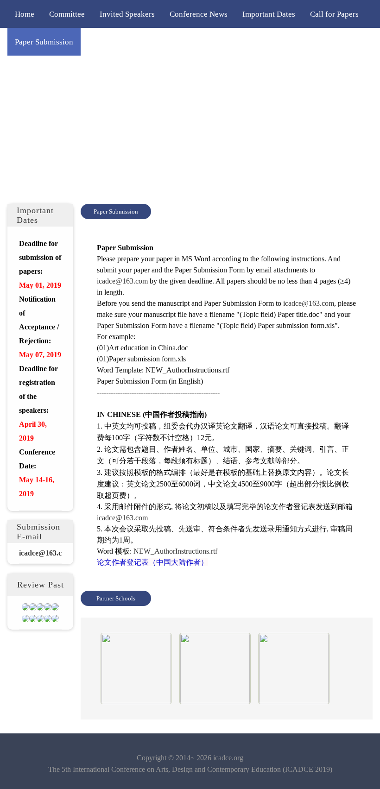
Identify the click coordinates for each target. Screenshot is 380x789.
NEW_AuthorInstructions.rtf (175, 551)
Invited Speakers (127, 14)
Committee (67, 14)
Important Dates (268, 14)
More (306, 41)
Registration (108, 41)
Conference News (199, 14)
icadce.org (228, 758)
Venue (272, 41)
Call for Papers (334, 14)
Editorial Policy (169, 41)
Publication (228, 41)
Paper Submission (44, 41)
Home (24, 14)
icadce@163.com (122, 281)
